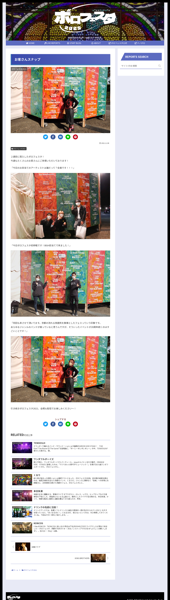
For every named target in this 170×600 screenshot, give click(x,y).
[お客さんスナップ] (60, 136)
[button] (159, 66)
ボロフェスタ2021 (19, 149)
